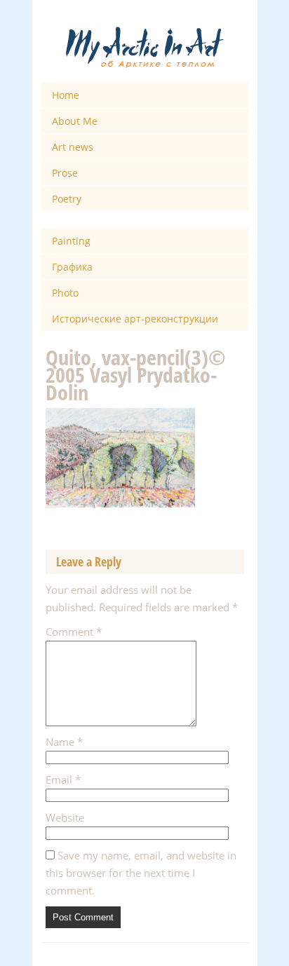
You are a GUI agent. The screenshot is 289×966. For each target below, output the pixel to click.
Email (63, 780)
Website (65, 817)
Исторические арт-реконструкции (135, 318)
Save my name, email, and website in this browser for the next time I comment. (141, 872)
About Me (75, 121)
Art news (72, 147)
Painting (71, 240)
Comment (74, 632)
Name (64, 742)
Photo (65, 292)
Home (65, 95)
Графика (72, 266)
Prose (65, 172)
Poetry (66, 198)
